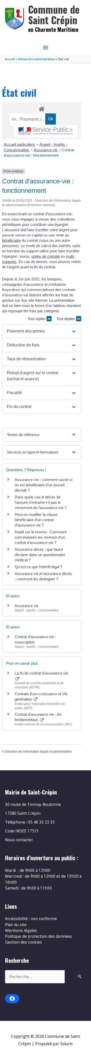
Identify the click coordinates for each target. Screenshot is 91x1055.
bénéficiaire (11, 240)
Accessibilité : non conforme (31, 918)
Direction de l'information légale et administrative (38, 751)
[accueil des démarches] (41, 108)
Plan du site (16, 924)
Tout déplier (66, 319)
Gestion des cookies (23, 942)
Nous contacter (19, 840)
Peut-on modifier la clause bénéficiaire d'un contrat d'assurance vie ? (36, 519)
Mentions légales (21, 930)
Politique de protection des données (38, 936)
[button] (41, 331)
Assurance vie (46, 150)
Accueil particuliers (20, 144)
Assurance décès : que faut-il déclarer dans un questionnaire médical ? (40, 554)
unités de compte (45, 256)
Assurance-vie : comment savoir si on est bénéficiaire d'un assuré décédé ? (43, 484)
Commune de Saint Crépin (54, 14)
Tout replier (37, 319)
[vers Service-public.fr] (45, 131)
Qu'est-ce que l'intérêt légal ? (38, 567)
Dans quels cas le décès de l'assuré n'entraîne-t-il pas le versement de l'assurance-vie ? (40, 502)
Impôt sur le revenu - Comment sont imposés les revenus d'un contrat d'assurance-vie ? (40, 537)
